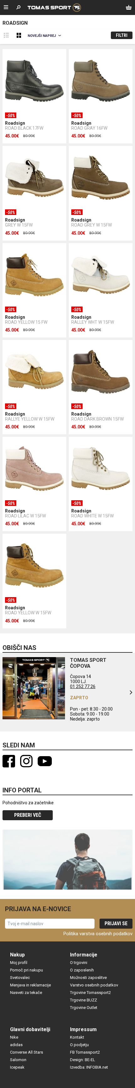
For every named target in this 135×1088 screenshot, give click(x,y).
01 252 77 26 (82, 686)
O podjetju (79, 1044)
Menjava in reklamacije (30, 985)
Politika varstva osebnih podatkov (97, 933)
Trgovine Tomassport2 (90, 992)
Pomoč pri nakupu (26, 970)
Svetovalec (20, 977)
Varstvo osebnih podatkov (94, 985)
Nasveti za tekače (26, 992)
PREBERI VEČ (27, 815)
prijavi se (116, 923)
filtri (121, 35)
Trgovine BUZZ (83, 1000)
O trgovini (78, 962)
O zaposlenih (82, 970)
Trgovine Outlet (83, 1007)
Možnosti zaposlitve (88, 977)
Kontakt (77, 1037)
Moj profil (18, 962)
